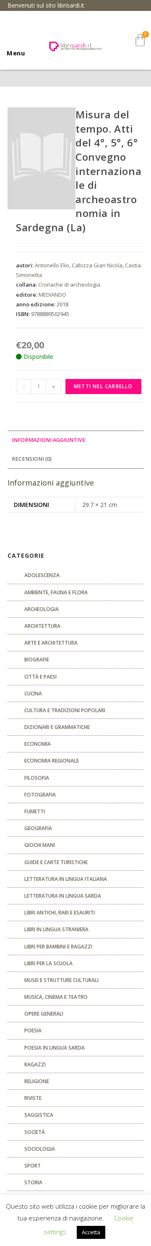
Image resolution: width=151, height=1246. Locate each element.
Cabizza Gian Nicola (97, 265)
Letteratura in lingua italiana (65, 879)
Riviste (33, 1098)
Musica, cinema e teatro (56, 996)
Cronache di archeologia (69, 284)
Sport (32, 1165)
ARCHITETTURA (42, 626)
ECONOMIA (37, 743)
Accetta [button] (91, 1232)
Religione (36, 1081)
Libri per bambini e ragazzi (58, 946)
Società (34, 1132)
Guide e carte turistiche (56, 862)
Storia (33, 1182)
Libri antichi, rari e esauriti (59, 912)
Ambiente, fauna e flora (56, 592)
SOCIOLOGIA (39, 1148)
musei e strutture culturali (61, 980)
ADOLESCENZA (42, 575)
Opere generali (43, 1013)
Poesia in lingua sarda (54, 1047)
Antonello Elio (52, 265)
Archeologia (41, 609)
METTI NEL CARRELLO (103, 386)
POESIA (33, 1030)
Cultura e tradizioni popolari (64, 710)
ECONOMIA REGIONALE (51, 760)
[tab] (75, 440)
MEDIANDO (52, 294)
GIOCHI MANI (39, 845)
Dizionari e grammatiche (57, 727)
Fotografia (40, 794)
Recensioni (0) (32, 458)
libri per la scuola (48, 963)
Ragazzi (35, 1064)
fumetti (34, 811)
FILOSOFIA (36, 777)
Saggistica (38, 1114)
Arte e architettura (51, 642)
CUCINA (33, 693)
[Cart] (140, 40)
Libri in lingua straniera (56, 929)
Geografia (38, 828)
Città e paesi (40, 676)
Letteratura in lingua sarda (62, 895)
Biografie (36, 659)
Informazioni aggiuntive (49, 440)
